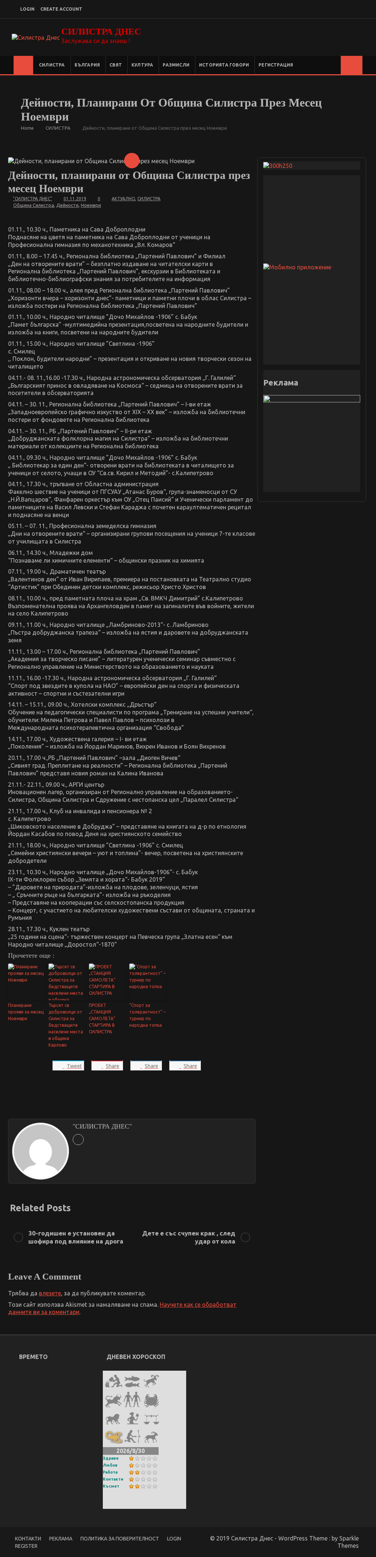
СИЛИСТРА (52, 64)
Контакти (113, 1479)
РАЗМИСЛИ (176, 64)
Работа (110, 1472)
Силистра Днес (101, 31)
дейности (67, 205)
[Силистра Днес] (23, 65)
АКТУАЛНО (123, 198)
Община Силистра (33, 205)
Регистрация (275, 64)
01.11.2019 (75, 198)
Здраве (111, 1458)
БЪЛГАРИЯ (87, 64)
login (27, 9)
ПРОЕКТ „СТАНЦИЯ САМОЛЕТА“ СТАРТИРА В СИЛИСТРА (102, 1018)
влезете (50, 1293)
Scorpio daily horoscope (137, 1504)
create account (61, 9)
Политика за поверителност (119, 1539)
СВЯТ (115, 64)
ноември (91, 205)
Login (174, 1539)
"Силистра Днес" (32, 198)
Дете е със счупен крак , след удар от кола (188, 1237)
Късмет (111, 1486)
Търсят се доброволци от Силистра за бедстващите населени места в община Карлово (65, 1025)
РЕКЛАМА (60, 1539)
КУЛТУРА (142, 64)
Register (26, 1546)
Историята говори (224, 64)
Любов (110, 1465)
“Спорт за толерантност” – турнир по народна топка (147, 1015)
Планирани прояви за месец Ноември (26, 1012)
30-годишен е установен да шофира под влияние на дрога (75, 1237)
